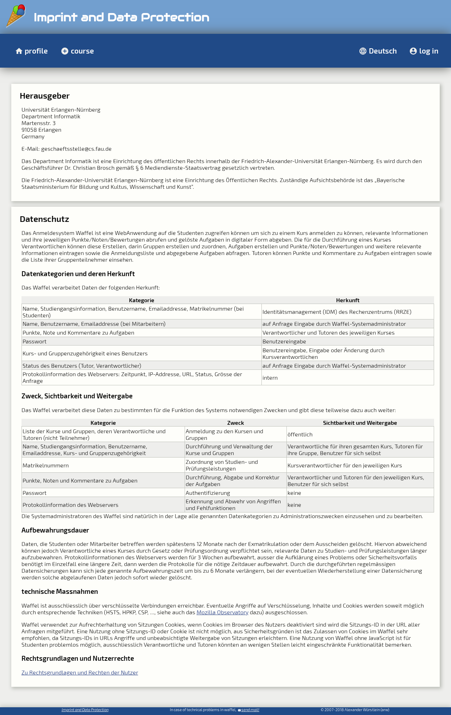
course (82, 50)
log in (428, 50)
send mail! (250, 709)
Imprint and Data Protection (85, 709)
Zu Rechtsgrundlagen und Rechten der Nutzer (79, 672)
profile (36, 50)
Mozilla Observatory (222, 612)
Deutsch (383, 50)
